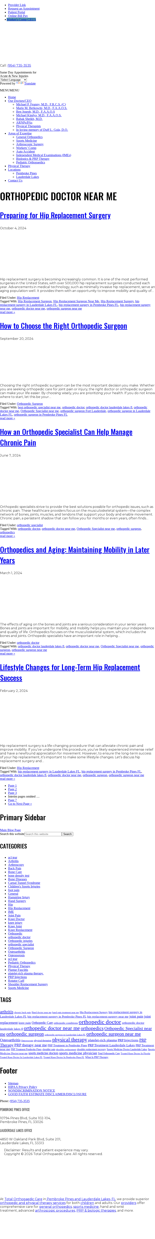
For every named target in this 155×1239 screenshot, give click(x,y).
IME (11, 911)
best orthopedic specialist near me (39, 407)
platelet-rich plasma (102, 1040)
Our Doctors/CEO (19, 100)
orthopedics (7, 532)
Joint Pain (14, 915)
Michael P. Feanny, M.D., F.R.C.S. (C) (41, 104)
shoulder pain (48, 1049)
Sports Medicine (26, 140)
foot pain (13, 890)
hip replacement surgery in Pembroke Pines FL (88, 305)
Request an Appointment (24, 8)
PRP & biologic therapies (96, 1210)
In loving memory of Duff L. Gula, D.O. (42, 129)
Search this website (12, 834)
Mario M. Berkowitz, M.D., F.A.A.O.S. (41, 108)
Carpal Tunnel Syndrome (24, 883)
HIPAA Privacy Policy (22, 1087)
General (13, 893)
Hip (10, 904)
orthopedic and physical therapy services (33, 1203)
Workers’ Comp (26, 148)
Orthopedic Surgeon (30, 403)
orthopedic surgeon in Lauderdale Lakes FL (65, 1035)
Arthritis (13, 861)
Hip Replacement (28, 297)
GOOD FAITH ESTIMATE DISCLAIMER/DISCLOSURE (47, 1094)
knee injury (15, 922)
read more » (7, 312)
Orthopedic (15, 933)
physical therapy (69, 1040)
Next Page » (20, 803)
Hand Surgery (17, 901)
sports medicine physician (78, 1053)
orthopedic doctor (73, 407)
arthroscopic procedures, (55, 1210)
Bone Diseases (17, 879)
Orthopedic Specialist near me (40, 411)
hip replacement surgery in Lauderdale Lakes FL (49, 771)
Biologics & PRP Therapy (32, 158)
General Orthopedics (29, 137)
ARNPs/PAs (24, 122)
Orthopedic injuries (20, 940)
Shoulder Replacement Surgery (28, 984)
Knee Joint (15, 926)
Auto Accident (25, 151)
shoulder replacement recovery (91, 1049)
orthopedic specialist (30, 525)
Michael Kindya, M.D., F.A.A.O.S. (39, 115)
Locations (14, 169)
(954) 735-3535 (19, 65)
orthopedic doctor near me (28, 308)
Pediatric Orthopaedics (30, 162)
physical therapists (42, 1040)
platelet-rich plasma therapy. (26, 973)
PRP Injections (17, 977)
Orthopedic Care (42, 1022)
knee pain (25, 1022)
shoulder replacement (66, 1049)
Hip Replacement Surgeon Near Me (76, 301)
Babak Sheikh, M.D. (29, 119)
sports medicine (86, 1207)
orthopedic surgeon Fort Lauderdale (83, 411)
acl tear (12, 857)
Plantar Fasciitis (18, 969)
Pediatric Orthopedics (22, 962)
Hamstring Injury (19, 897)
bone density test (18, 875)
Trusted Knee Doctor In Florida (135, 1053)
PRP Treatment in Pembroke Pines (67, 1045)
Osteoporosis (16, 955)
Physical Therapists (28, 126)
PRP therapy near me (30, 1045)
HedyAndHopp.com (79, 1184)
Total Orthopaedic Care (109, 1053)
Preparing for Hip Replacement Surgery (55, 215)
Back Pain (14, 868)
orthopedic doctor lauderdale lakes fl (109, 407)
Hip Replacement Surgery (117, 301)
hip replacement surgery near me (108, 1016)
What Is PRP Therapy (96, 1057)
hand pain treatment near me (65, 1012)
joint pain (136, 1016)
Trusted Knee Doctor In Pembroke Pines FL (63, 1057)
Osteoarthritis (16, 951)
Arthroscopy (16, 864)
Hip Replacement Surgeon (35, 301)
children (87, 1203)
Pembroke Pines (26, 173)
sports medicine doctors (43, 1053)
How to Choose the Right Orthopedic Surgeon (63, 325)
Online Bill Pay (18, 16)
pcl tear (12, 959)
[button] (9, 90)
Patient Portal (16, 12)
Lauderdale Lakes (27, 177)
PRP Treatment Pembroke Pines (26, 1049)
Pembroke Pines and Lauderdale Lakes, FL (80, 1199)
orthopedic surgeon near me (64, 308)
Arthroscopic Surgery (30, 144)
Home (12, 97)
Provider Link (17, 5)
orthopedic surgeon (128, 528)
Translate (30, 83)
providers (128, 1203)
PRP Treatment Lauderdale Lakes (111, 1045)
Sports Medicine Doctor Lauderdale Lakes (127, 1049)
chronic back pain (22, 1012)
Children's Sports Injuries (24, 886)
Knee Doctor (16, 919)
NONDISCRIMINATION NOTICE (31, 1090)
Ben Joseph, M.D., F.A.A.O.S (35, 111)
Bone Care (15, 872)
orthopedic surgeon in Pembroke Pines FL (41, 414)
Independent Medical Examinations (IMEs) (43, 155)
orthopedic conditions (66, 1022)
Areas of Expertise (20, 133)
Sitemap (13, 1083)
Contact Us (15, 180)
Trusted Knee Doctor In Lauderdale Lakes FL (21, 1057)
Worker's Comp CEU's (21, 19)
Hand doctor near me (41, 1012)
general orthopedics (55, 1207)
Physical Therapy (19, 166)
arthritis (6, 1011)
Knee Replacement (20, 930)
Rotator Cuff (16, 980)
